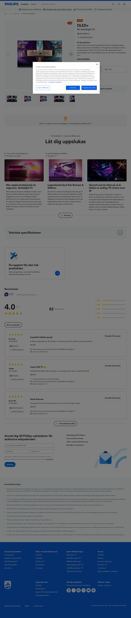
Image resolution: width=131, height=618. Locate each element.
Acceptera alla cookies (89, 88)
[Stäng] (97, 64)
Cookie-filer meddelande (55, 82)
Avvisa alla (73, 88)
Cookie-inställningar (43, 88)
